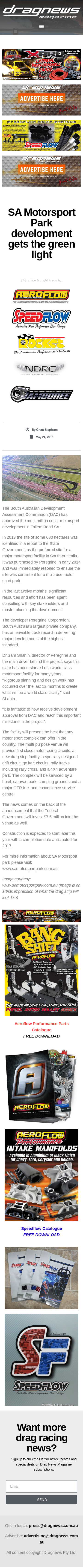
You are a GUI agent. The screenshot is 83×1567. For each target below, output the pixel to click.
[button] (41, 26)
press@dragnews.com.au (53, 1525)
